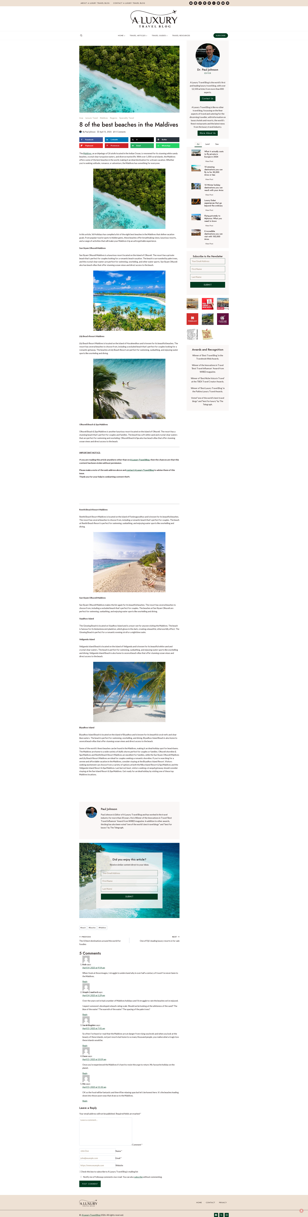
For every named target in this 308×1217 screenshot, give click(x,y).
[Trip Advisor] (213, 3)
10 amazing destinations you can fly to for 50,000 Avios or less (213, 171)
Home (199, 1197)
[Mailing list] (190, 3)
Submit (129, 896)
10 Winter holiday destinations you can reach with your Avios (213, 188)
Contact (210, 1197)
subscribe (138, 1156)
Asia (81, 118)
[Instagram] (218, 3)
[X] (221, 1210)
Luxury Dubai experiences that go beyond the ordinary (213, 203)
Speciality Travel (126, 118)
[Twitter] (200, 3)
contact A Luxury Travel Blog (140, 470)
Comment (85, 1110)
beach (83, 928)
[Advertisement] (129, 492)
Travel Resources (181, 35)
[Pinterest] (209, 3)
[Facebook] (195, 3)
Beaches (92, 928)
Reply (175, 963)
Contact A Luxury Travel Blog (129, 3)
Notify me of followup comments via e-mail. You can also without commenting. (122, 1156)
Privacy (223, 1197)
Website (153, 1143)
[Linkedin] (204, 3)
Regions (113, 118)
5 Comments (121, 131)
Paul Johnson (90, 131)
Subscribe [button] (221, 35)
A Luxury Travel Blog (140, 459)
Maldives (104, 118)
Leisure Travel (91, 118)
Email (118, 1143)
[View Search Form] (81, 35)
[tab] (198, 144)
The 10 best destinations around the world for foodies (100, 940)
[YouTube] (223, 3)
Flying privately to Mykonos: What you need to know (213, 218)
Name (83, 1143)
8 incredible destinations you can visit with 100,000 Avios (213, 235)
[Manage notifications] (301, 1211)
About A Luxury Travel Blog (95, 3)
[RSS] (227, 3)
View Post (209, 161)
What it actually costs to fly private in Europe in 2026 (213, 154)
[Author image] (80, 132)
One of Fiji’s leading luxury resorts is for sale (159, 939)
